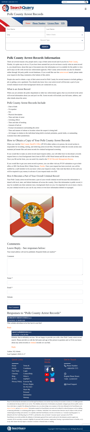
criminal (33, 343)
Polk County (73, 62)
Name (10, 278)
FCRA (14, 379)
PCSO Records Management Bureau (60, 159)
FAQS (14, 368)
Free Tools (15, 371)
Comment (10, 256)
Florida (42, 166)
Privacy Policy (17, 381)
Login (25, 371)
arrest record (64, 72)
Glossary (15, 374)
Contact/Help (27, 374)
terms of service (11, 408)
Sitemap (26, 397)
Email (10, 288)
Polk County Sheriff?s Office (31, 144)
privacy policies (24, 408)
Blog (13, 376)
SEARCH (45, 47)
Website (10, 297)
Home (14, 366)
